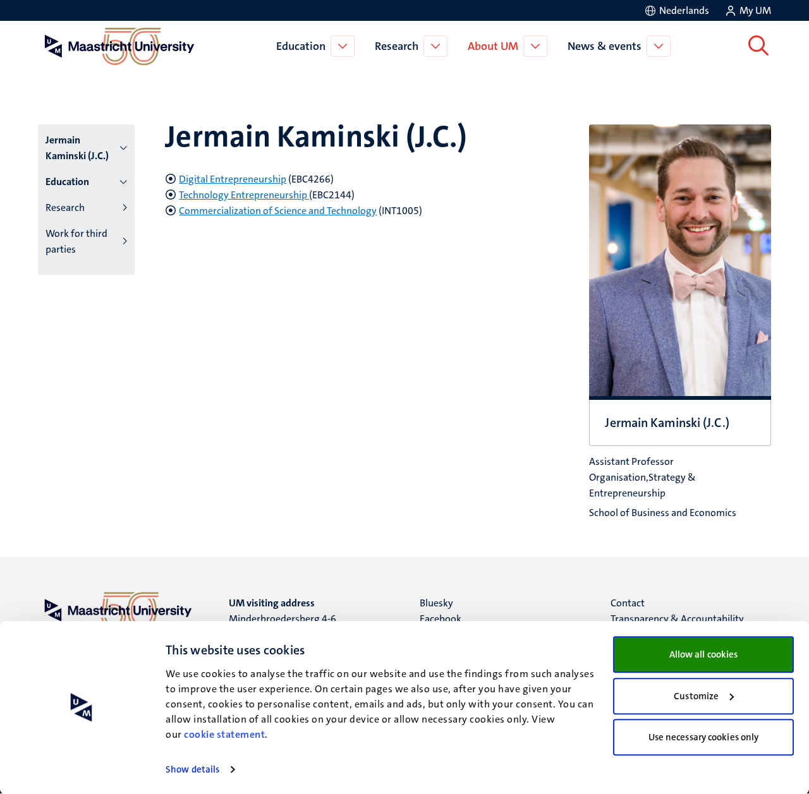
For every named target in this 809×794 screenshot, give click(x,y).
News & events (605, 46)
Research (396, 46)
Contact (628, 603)
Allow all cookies (703, 654)
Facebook (440, 618)
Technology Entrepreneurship (244, 195)
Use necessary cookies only (703, 737)
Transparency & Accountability (677, 618)
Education (300, 46)
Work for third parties (76, 241)
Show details (192, 769)
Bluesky (436, 603)
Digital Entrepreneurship (232, 179)
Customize (696, 696)
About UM (493, 46)
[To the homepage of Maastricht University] (119, 46)
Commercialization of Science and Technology (278, 210)
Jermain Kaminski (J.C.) (77, 147)
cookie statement (224, 734)
